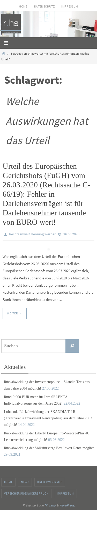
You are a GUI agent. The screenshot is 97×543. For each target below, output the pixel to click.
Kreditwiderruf (49, 481)
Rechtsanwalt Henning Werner (32, 233)
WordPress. (67, 504)
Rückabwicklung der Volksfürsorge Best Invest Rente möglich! (50, 447)
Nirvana (50, 504)
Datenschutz (44, 6)
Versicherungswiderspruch (26, 492)
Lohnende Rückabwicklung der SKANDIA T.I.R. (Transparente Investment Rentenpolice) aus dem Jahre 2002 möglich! (48, 416)
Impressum (69, 6)
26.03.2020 (71, 233)
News (25, 481)
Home (23, 6)
